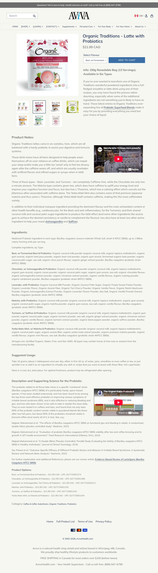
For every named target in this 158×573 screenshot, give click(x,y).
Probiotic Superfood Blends (119, 107)
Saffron (73, 221)
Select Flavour (91, 55)
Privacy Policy (104, 521)
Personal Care (86, 26)
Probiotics (72, 504)
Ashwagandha (54, 221)
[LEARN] (37, 26)
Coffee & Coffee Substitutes (35, 504)
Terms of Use (85, 521)
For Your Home (123, 26)
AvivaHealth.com (85, 538)
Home (50, 521)
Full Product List (65, 521)
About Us (139, 26)
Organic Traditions (57, 504)
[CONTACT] (51, 26)
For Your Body (104, 26)
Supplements (68, 26)
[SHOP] (24, 26)
